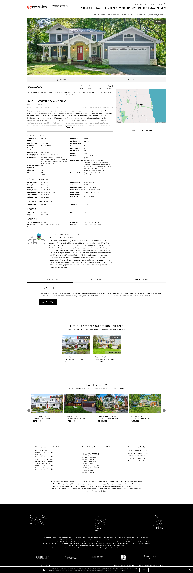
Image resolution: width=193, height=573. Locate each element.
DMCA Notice (158, 528)
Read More (70, 127)
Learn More (48, 302)
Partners (98, 528)
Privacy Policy (158, 524)
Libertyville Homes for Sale (137, 458)
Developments (134, 8)
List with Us (157, 520)
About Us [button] (161, 8)
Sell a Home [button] (100, 8)
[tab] (50, 280)
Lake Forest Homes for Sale (137, 450)
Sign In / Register (153, 5)
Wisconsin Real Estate (37, 524)
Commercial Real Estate (38, 516)
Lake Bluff (55, 107)
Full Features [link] (33, 92)
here (123, 571)
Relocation (98, 526)
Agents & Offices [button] (116, 8)
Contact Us (157, 522)
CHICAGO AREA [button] (132, 5)
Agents (156, 518)
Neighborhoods (100, 522)
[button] (141, 106)
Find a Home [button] (86, 8)
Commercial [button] (149, 8)
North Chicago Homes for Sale (138, 453)
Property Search (100, 520)
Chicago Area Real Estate (38, 518)
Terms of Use (157, 526)
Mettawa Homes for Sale (136, 461)
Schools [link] (84, 92)
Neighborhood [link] (94, 92)
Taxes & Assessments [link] (62, 92)
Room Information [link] (46, 92)
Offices (155, 516)
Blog (96, 530)
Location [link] (75, 92)
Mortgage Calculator (141, 130)
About (97, 518)
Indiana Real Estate (36, 520)
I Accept (144, 570)
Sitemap (153, 566)
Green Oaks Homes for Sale (137, 456)
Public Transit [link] (106, 92)
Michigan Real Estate (37, 522)
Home (97, 516)
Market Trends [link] (71, 94)
